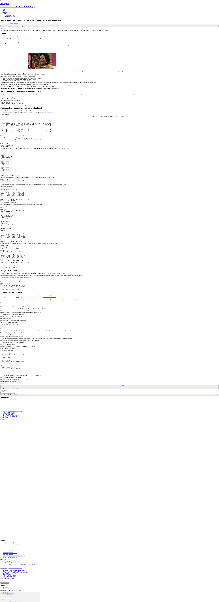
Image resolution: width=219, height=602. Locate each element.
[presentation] (109, 117)
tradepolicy (7, 299)
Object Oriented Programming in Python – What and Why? (13, 570)
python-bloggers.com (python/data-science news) (12, 568)
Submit (3, 599)
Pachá (11, 23)
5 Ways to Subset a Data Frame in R (9, 412)
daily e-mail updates (11, 386)
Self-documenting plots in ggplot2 (9, 413)
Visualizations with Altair (7, 574)
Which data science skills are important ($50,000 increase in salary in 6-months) (17, 544)
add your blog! (5, 12)
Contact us (5, 17)
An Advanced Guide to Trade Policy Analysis (43, 299)
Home (4, 9)
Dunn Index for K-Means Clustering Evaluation (11, 571)
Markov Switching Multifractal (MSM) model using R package (14, 545)
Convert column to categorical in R (9, 543)
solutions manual (51, 112)
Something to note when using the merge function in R (12, 547)
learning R (26, 386)
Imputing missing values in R (8, 554)
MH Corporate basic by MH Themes (14, 590)
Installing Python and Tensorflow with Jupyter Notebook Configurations (16, 572)
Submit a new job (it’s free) (10, 15)
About (4, 10)
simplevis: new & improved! (8, 552)
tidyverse (64, 45)
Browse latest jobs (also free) (10, 16)
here (21, 26)
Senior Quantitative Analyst (8, 562)
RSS (3, 11)
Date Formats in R (6, 417)
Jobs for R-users (6, 559)
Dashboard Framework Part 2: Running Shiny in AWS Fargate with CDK (16, 546)
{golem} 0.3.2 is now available (8, 542)
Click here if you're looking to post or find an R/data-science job (45, 386)
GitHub (17, 297)
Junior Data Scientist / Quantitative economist (11, 561)
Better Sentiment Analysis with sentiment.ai (10, 416)
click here (13, 26)
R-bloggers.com (3, 386)
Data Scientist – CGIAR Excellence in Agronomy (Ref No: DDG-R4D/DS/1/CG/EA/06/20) (19, 564)
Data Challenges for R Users (8, 551)
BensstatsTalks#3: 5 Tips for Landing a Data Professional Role (14, 556)
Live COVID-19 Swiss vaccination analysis (11, 557)
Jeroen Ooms (13, 273)
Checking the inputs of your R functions (10, 553)
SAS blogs (5, 587)
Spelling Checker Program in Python (9, 576)
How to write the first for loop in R (9, 414)
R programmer (5, 563)
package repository (136, 94)
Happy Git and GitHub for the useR (49, 297)
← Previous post (3, 390)
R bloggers (16, 23)
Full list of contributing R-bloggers (7, 578)
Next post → (2, 391)
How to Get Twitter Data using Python (10, 573)
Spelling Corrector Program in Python (9, 575)
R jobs (4, 14)
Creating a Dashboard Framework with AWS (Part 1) (12, 555)
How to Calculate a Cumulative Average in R (11, 415)
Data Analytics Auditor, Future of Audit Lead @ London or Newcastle (15, 565)
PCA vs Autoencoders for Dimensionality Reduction (12, 411)
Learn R (4, 13)
